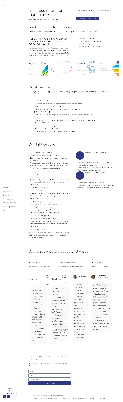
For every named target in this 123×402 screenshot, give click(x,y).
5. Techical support (41, 215)
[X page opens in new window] (4, 396)
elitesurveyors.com (11, 393)
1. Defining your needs (42, 152)
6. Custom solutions (41, 229)
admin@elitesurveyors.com (13, 391)
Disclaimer (102, 398)
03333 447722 (10, 388)
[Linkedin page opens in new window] (8, 396)
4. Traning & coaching (42, 201)
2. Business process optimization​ (46, 168)
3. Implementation (40, 187)
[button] (49, 152)
